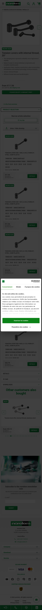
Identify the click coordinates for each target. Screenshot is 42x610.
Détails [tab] (18, 287)
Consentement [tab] (7, 287)
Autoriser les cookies (21, 320)
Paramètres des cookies (20, 327)
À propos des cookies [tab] (32, 287)
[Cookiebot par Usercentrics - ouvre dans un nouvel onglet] (31, 281)
